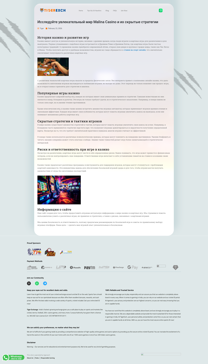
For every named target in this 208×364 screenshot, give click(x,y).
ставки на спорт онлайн (135, 50)
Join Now (124, 10)
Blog (107, 10)
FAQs (115, 10)
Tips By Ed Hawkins (94, 10)
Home (81, 10)
